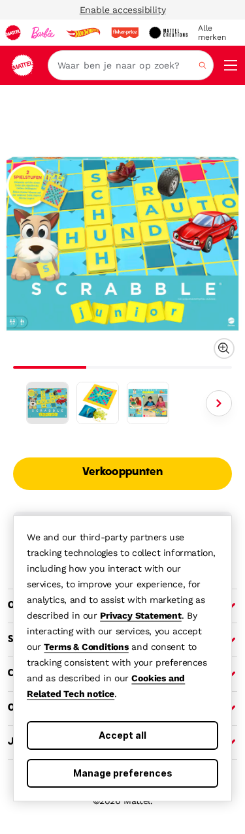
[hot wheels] (83, 33)
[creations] (168, 33)
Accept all (122, 735)
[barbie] (43, 33)
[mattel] (13, 33)
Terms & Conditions (86, 646)
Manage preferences (122, 773)
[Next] (219, 403)
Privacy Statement (141, 615)
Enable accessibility (123, 9)
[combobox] (131, 65)
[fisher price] (125, 33)
